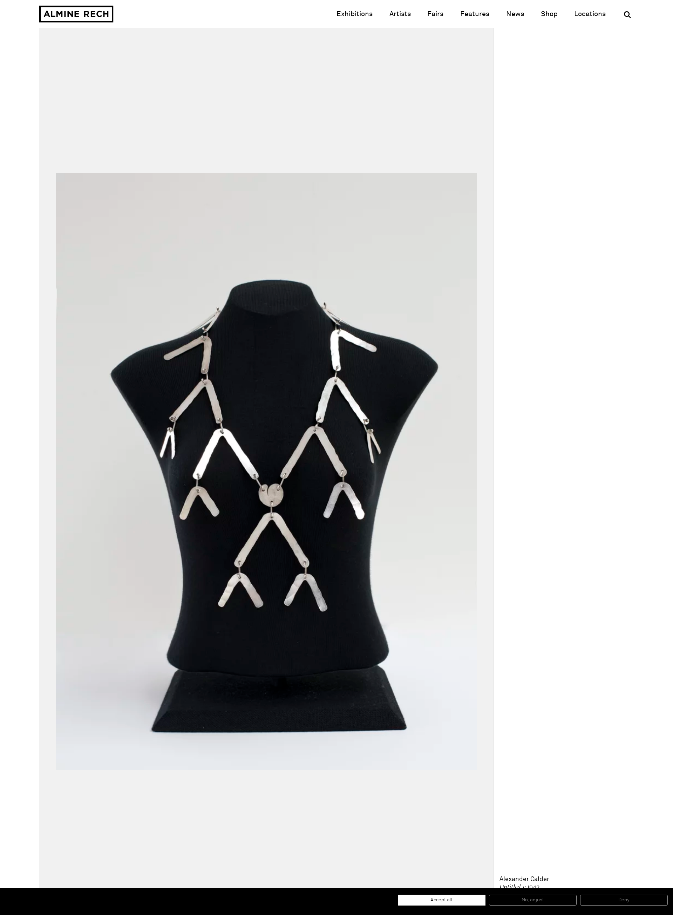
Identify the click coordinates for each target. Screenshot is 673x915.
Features (474, 14)
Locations (590, 14)
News (515, 14)
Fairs (435, 14)
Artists (400, 14)
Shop (549, 14)
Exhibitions (354, 14)
